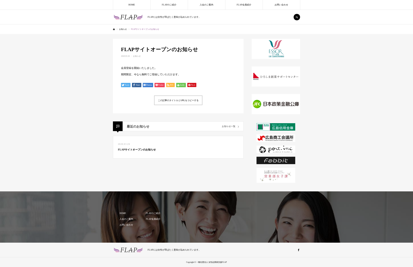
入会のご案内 (206, 5)
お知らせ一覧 (228, 126)
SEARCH (297, 17)
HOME (131, 5)
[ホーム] (114, 29)
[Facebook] (298, 250)
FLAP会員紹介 (244, 5)
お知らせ (137, 56)
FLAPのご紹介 (169, 5)
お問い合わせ (281, 5)
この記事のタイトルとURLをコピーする (178, 100)
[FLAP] (128, 17)
